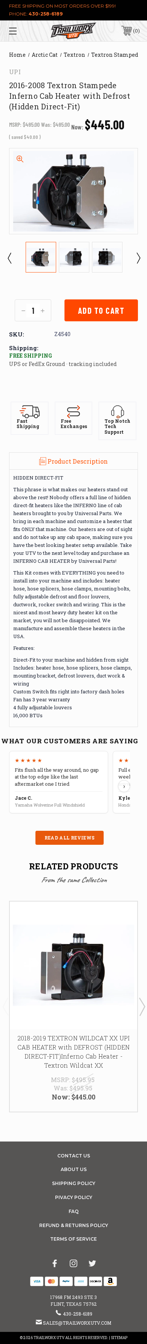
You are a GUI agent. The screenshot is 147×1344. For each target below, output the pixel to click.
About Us (74, 1169)
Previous (9, 257)
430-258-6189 (46, 14)
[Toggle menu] (22, 30)
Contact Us (73, 1156)
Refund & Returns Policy (73, 1225)
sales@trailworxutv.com (77, 1323)
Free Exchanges (74, 423)
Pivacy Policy (73, 1197)
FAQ (74, 1211)
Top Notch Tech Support (117, 426)
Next (138, 257)
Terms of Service (73, 1239)
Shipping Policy (73, 1183)
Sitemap (119, 1337)
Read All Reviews (69, 838)
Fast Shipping (28, 423)
